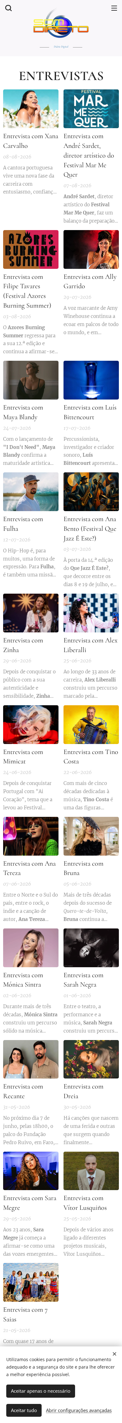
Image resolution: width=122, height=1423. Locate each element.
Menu (114, 8)
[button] (8, 8)
